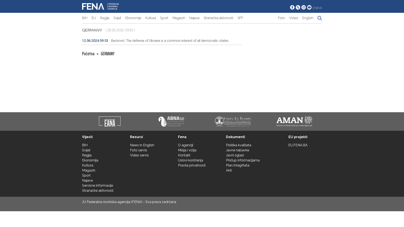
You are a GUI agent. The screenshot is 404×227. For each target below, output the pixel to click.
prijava (317, 8)
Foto (281, 18)
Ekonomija (133, 18)
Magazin (179, 18)
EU (94, 18)
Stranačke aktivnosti (218, 18)
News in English (142, 145)
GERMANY (107, 53)
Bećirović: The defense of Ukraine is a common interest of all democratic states (155, 41)
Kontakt (184, 155)
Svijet (117, 18)
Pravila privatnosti (192, 165)
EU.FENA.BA (298, 145)
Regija (104, 18)
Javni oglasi (235, 155)
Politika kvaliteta (238, 145)
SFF (240, 18)
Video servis (139, 155)
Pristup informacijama (243, 160)
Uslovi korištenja (190, 160)
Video (293, 18)
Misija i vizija (187, 150)
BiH (84, 18)
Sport (164, 18)
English (307, 18)
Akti (229, 170)
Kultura (150, 18)
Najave (194, 18)
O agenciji (185, 145)
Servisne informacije (97, 185)
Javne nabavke (237, 150)
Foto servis (138, 150)
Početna (88, 53)
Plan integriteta (237, 165)
